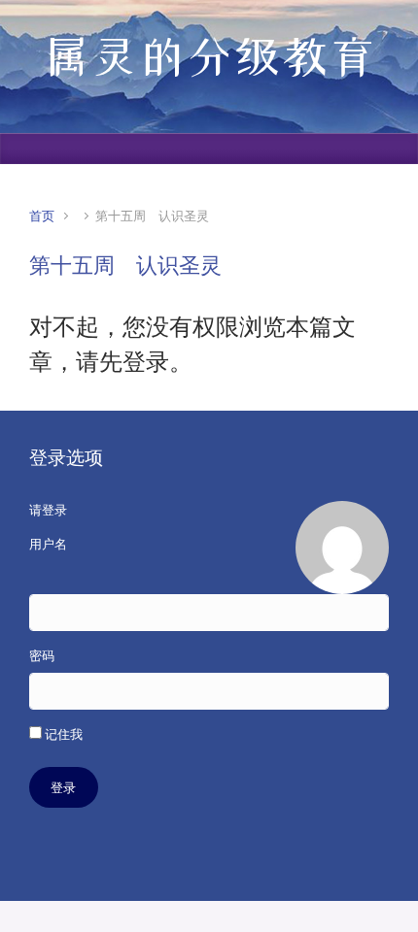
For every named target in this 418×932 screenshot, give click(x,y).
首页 (41, 216)
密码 (41, 656)
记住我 (62, 734)
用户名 (48, 544)
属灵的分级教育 (209, 56)
